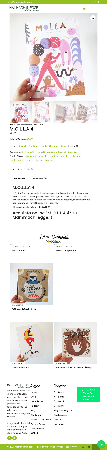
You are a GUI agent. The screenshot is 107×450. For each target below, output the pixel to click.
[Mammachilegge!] (24, 8)
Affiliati (34, 433)
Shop (33, 396)
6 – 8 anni (59, 401)
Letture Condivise (24, 124)
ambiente (31, 156)
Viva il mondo (18, 250)
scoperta (49, 160)
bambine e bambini (59, 156)
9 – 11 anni (59, 405)
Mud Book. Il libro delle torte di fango (74, 367)
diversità (76, 156)
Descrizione (19, 178)
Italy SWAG (71, 446)
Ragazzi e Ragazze (63, 410)
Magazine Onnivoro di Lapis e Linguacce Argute (43, 146)
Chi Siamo (36, 415)
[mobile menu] (84, 8)
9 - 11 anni (37, 152)
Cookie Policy (37, 428)
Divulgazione (50, 152)
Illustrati (62, 152)
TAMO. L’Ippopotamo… (67, 250)
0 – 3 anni (59, 392)
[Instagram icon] (98, 2)
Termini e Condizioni (41, 419)
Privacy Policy (38, 424)
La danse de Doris (20, 367)
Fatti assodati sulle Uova (24, 309)
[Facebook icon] (95, 2)
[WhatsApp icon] (92, 2)
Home (12, 124)
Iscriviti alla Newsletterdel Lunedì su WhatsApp (88, 394)
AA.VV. (13, 133)
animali (42, 156)
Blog (33, 410)
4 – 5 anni (59, 396)
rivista (39, 160)
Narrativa (72, 152)
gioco (29, 160)
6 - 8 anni (26, 152)
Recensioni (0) (40, 178)
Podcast (35, 405)
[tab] (19, 178)
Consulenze (37, 401)
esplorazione (17, 160)
